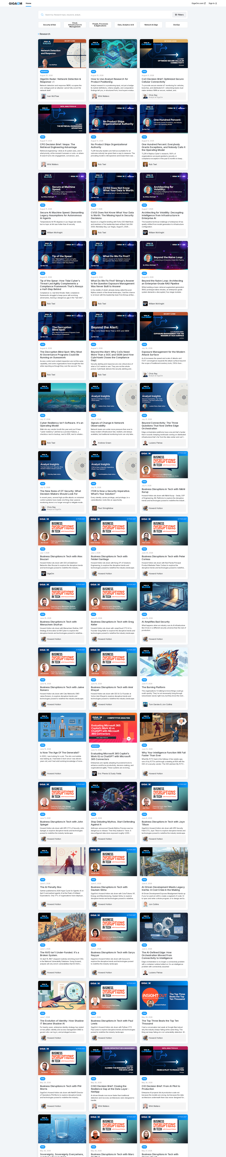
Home (28, 3)
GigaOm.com (197, 3)
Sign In (212, 3)
